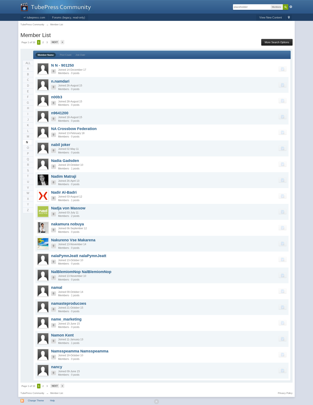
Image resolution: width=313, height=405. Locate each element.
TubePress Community (32, 393)
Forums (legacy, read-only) (68, 17)
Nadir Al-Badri (64, 192)
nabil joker (60, 145)
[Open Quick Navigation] (289, 18)
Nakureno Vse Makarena (73, 240)
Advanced (291, 7)
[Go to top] (156, 401)
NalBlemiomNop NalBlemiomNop (81, 272)
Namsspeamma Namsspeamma (79, 351)
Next (55, 42)
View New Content (270, 17)
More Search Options (277, 42)
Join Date (80, 55)
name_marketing (66, 319)
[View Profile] (43, 68)
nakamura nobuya (67, 224)
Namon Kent (62, 335)
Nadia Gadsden (65, 161)
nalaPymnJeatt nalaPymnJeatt (78, 256)
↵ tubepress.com (34, 17)
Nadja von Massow (68, 208)
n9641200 (59, 113)
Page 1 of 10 (28, 42)
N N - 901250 (62, 65)
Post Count (65, 55)
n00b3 (56, 97)
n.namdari (60, 81)
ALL (28, 63)
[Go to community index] (57, 6)
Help (52, 400)
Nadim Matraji (63, 176)
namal (56, 287)
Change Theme (36, 400)
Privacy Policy (285, 393)
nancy (56, 367)
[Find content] (283, 68)
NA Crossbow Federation (74, 129)
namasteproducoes (68, 303)
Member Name (46, 55)
